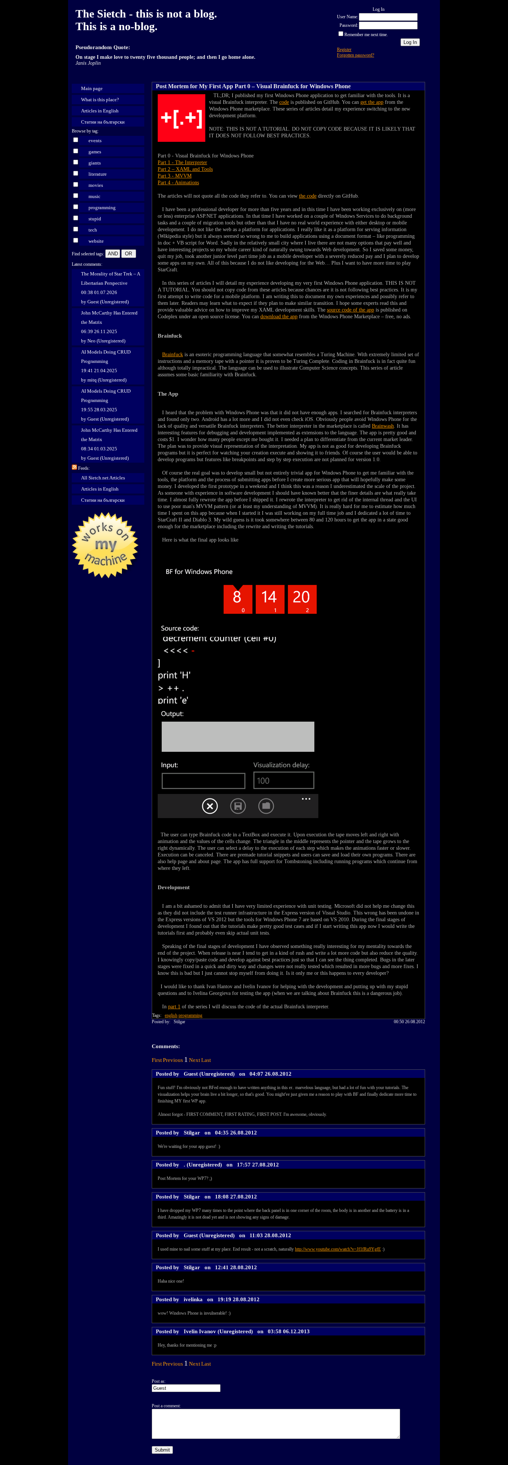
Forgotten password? (355, 55)
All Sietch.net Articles (103, 478)
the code (307, 196)
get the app (371, 102)
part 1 (174, 1006)
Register (344, 49)
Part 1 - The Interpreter (182, 162)
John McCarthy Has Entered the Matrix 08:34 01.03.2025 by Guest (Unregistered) (109, 444)
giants (95, 163)
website (96, 241)
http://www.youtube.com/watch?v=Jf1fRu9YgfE (338, 1249)
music (94, 196)
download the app (279, 316)
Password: (349, 25)
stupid (95, 218)
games (95, 151)
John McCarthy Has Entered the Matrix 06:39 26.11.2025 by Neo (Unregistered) (109, 327)
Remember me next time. (366, 34)
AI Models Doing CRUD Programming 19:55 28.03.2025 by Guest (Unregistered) (106, 405)
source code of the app (350, 310)
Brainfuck (172, 354)
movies (96, 185)
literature (98, 174)
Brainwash (383, 426)
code (284, 102)
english (171, 1015)
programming (102, 207)
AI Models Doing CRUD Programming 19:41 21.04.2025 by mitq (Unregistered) (106, 366)
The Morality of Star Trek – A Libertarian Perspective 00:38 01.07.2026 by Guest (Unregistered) (110, 287)
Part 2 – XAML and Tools (185, 169)
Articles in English (100, 111)
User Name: (347, 16)
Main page (92, 88)
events (95, 140)
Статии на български (103, 122)
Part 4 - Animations (178, 182)
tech (93, 230)
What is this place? (100, 99)
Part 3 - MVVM (175, 176)
